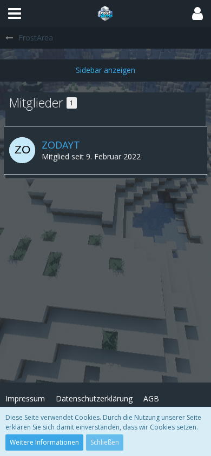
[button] (14, 13)
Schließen (104, 442)
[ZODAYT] (22, 150)
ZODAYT (61, 144)
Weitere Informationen (44, 442)
